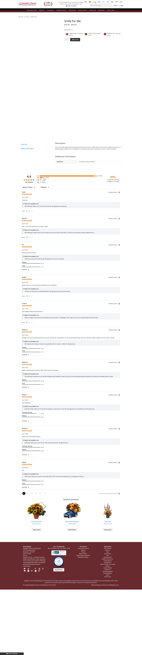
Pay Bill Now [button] (58, 570)
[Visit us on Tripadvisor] (32, 568)
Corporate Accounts (83, 548)
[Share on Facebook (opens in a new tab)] (27, 211)
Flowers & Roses (61, 10)
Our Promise (107, 548)
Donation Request (108, 571)
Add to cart (75, 39)
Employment (107, 562)
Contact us (108, 569)
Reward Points (83, 553)
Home (21, 16)
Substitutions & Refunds (83, 555)
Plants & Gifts (82, 10)
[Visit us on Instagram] (32, 571)
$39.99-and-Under (32, 10)
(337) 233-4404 (71, 6)
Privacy (83, 552)
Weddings (101, 10)
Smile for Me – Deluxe (94, 33)
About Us (107, 550)
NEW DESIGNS (72, 10)
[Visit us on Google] (28, 568)
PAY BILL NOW (110, 10)
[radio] (71, 175)
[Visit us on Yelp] (43, 568)
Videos (108, 575)
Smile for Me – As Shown (76, 33)
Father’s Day (92, 10)
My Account (107, 577)
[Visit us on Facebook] (25, 568)
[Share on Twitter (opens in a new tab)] (29, 211)
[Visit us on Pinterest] (36, 568)
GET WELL (26, 16)
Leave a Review (107, 568)
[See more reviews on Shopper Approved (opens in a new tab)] (32, 211)
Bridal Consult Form (107, 559)
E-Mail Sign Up (108, 561)
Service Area (107, 553)
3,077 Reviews (29, 182)
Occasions (50, 10)
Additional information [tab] (27, 148)
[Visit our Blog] (39, 571)
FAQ (107, 555)
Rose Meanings (107, 573)
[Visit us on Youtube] (25, 571)
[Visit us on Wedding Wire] (36, 571)
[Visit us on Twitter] (39, 568)
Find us (25, 555)
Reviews (107, 566)
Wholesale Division (83, 557)
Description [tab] (24, 144)
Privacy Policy (52, 585)
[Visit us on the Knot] (28, 571)
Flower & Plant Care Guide (107, 564)
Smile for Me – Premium (114, 33)
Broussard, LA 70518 (28, 552)
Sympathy (41, 10)
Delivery (83, 550)
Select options (36, 529)
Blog (107, 552)
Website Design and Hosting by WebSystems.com (105, 585)
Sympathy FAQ (108, 557)
